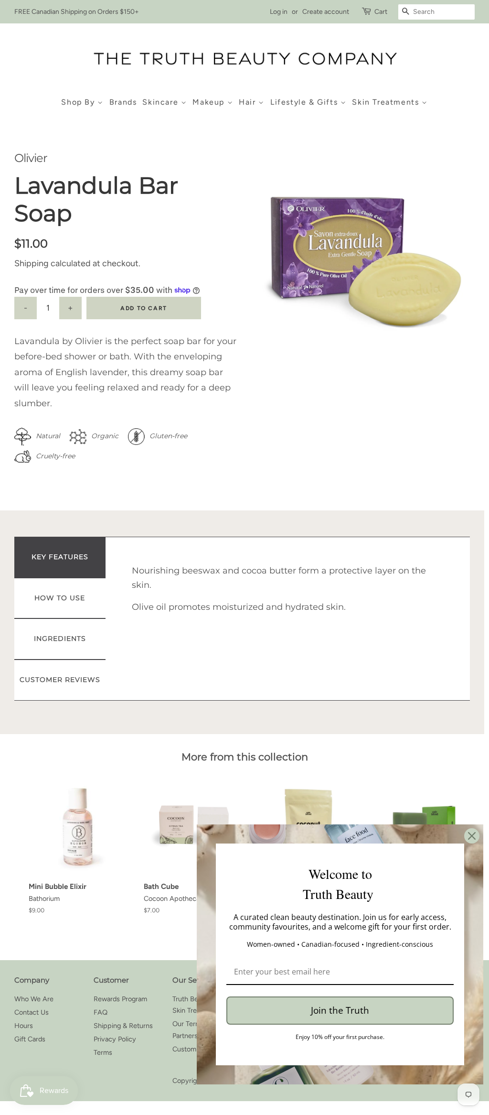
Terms (103, 1052)
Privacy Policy (115, 1039)
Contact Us (31, 1012)
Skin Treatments (387, 102)
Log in (278, 12)
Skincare (161, 102)
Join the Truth (340, 1010)
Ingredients (60, 638)
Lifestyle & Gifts (305, 102)
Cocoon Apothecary (175, 898)
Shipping (31, 263)
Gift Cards (29, 1039)
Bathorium (44, 898)
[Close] (471, 835)
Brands (123, 102)
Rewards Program (120, 999)
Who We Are (33, 999)
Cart (380, 12)
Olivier (30, 158)
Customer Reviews (60, 679)
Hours (23, 1025)
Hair (248, 102)
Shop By (79, 102)
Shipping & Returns (123, 1025)
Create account (325, 12)
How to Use (59, 598)
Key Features (60, 556)
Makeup (209, 102)
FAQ (100, 1012)
